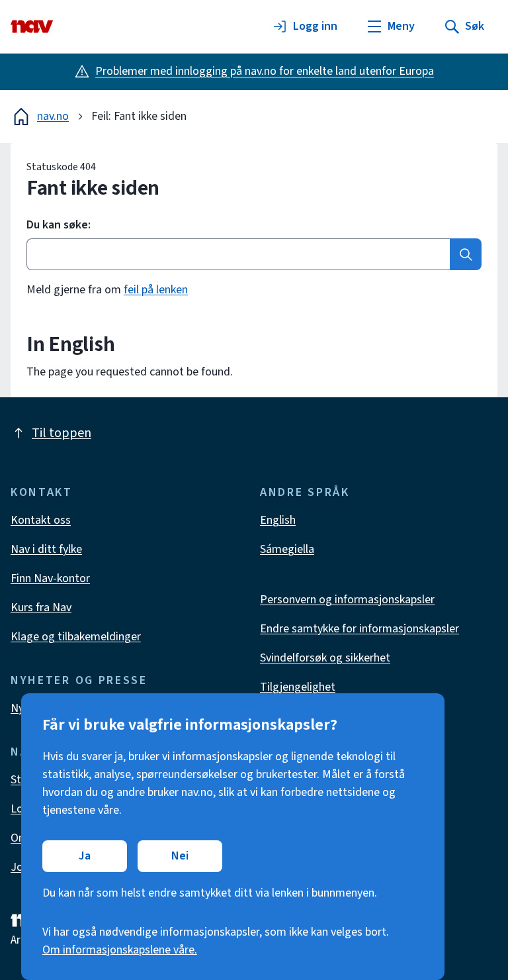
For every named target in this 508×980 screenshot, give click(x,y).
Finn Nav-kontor (50, 578)
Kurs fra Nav (41, 607)
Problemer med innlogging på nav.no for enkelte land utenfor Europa (264, 71)
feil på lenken (156, 289)
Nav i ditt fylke (46, 549)
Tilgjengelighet (297, 687)
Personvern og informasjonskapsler (347, 599)
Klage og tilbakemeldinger (76, 636)
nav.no (53, 116)
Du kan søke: (58, 225)
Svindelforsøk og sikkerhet (325, 658)
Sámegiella (287, 549)
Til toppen (61, 433)
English (278, 520)
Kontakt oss (41, 520)
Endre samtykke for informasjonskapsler (359, 628)
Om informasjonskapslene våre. (119, 950)
